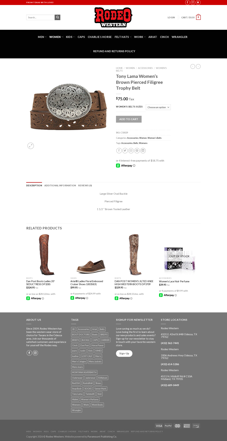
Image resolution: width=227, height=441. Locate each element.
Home (119, 68)
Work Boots (97, 404)
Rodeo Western (55, 436)
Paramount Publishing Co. (102, 436)
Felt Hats (122, 36)
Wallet (75, 399)
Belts (135, 143)
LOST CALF (87, 356)
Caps (81, 36)
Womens (143, 143)
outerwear (90, 377)
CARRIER (105, 340)
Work (138, 36)
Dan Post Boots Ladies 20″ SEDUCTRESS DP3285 (40, 283)
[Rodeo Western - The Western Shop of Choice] (113, 17)
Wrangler (180, 36)
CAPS (95, 340)
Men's (98, 356)
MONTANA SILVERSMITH (84, 372)
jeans (74, 350)
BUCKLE (86, 340)
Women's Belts (155, 138)
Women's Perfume (89, 399)
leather (75, 356)
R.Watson (102, 377)
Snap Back (77, 388)
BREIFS (104, 334)
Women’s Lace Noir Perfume (174, 281)
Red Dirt (76, 383)
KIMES (99, 350)
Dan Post (84, 345)
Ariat (152, 36)
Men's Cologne (79, 361)
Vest (99, 394)
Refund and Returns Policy (114, 51)
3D (73, 329)
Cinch (164, 36)
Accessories (145, 68)
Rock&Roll (88, 383)
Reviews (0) (85, 185)
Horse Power (98, 345)
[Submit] (57, 17)
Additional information (60, 185)
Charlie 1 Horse (100, 36)
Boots (95, 334)
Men (41, 36)
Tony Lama (77, 394)
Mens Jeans (77, 367)
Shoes (98, 383)
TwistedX (89, 394)
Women (55, 36)
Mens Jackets (95, 361)
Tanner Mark (100, 388)
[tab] (34, 185)
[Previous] (26, 273)
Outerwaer (77, 377)
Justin (82, 350)
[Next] (199, 273)
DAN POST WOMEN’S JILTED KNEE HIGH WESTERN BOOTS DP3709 (134, 283)
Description (34, 185)
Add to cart (128, 119)
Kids (69, 36)
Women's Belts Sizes (129, 107)
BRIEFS (75, 340)
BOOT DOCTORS (80, 334)
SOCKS (88, 388)
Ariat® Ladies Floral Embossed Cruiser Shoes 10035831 (86, 283)
